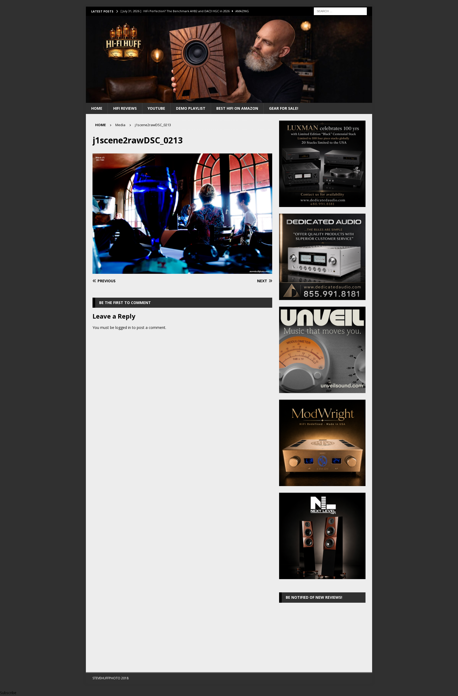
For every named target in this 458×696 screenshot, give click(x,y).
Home (96, 108)
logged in (123, 327)
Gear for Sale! (283, 108)
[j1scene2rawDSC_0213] (182, 270)
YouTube (156, 108)
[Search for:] (340, 10)
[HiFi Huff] (229, 99)
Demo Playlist (190, 108)
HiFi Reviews (125, 108)
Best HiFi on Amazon (237, 108)
